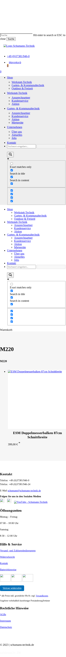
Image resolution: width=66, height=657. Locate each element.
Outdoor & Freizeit (24, 218)
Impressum (5, 621)
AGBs (3, 614)
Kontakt (11, 263)
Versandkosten (42, 596)
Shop (10, 209)
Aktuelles (19, 256)
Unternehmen (14, 250)
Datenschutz (6, 627)
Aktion (18, 231)
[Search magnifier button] (10, 154)
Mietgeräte (20, 247)
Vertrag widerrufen (12, 588)
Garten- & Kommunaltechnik (30, 215)
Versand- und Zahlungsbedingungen (18, 550)
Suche (11, 39)
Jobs (16, 259)
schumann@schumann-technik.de (24, 490)
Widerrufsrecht (7, 557)
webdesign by (10, 652)
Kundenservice (22, 228)
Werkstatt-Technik (24, 212)
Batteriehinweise (8, 569)
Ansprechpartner (23, 225)
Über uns (19, 253)
